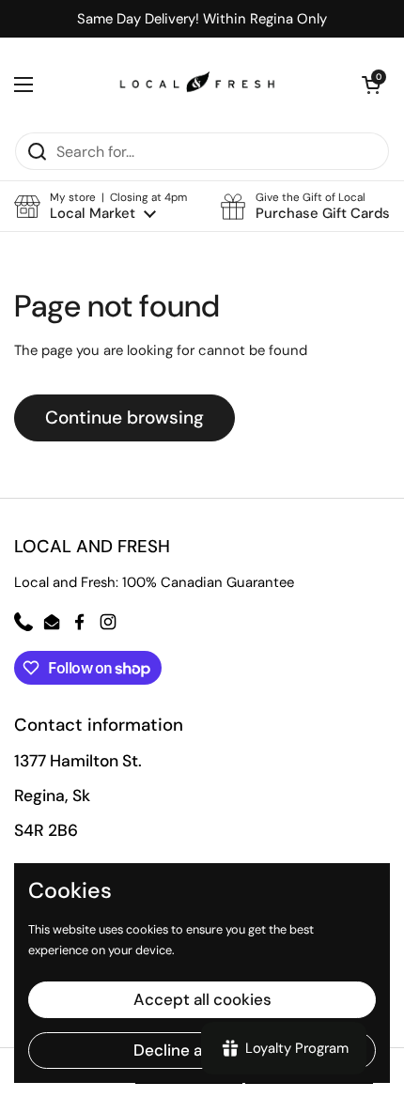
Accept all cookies (202, 999)
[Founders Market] (197, 84)
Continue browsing (124, 417)
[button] (100, 206)
